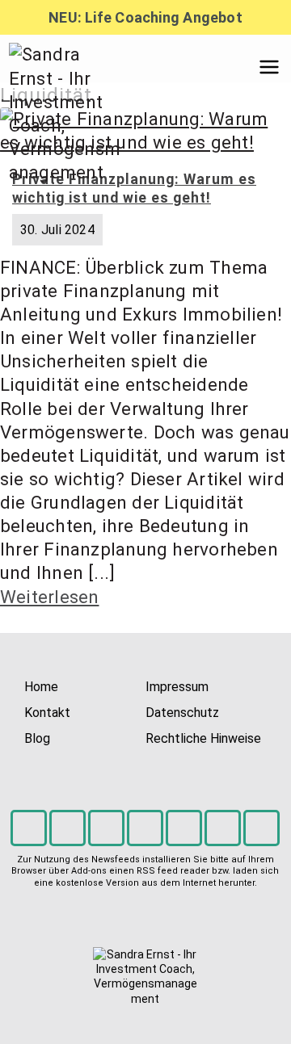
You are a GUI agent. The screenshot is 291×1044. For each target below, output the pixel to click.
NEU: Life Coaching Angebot (145, 17)
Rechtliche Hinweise (203, 738)
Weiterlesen (49, 596)
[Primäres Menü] (269, 67)
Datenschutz (182, 712)
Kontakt (47, 712)
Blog (37, 738)
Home (41, 686)
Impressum (177, 686)
